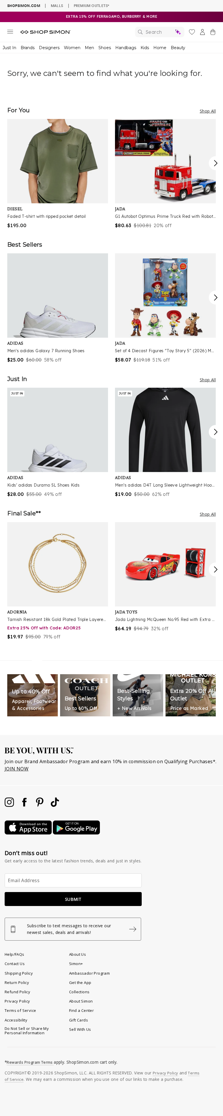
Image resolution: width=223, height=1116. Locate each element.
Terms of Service (20, 1010)
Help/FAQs (14, 954)
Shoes (104, 47)
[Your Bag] (213, 33)
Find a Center (81, 1010)
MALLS (57, 5)
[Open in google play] (76, 833)
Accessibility (16, 1020)
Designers (49, 47)
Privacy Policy (17, 1001)
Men (89, 47)
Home (159, 47)
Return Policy (17, 982)
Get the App (80, 982)
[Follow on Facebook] (25, 805)
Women (72, 47)
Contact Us (15, 963)
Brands (28, 47)
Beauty (178, 47)
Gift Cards (78, 1020)
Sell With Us (80, 1029)
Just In (9, 47)
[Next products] (216, 163)
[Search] (159, 32)
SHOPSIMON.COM (23, 5)
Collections (79, 991)
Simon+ (76, 963)
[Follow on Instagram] (10, 805)
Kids (145, 47)
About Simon (81, 1001)
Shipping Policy (19, 973)
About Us (77, 954)
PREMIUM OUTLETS (91, 5)
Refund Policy (17, 991)
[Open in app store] (29, 833)
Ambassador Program (89, 973)
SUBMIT (73, 899)
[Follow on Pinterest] (40, 805)
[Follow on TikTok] (55, 805)
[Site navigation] (10, 33)
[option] (58, 174)
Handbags (125, 47)
